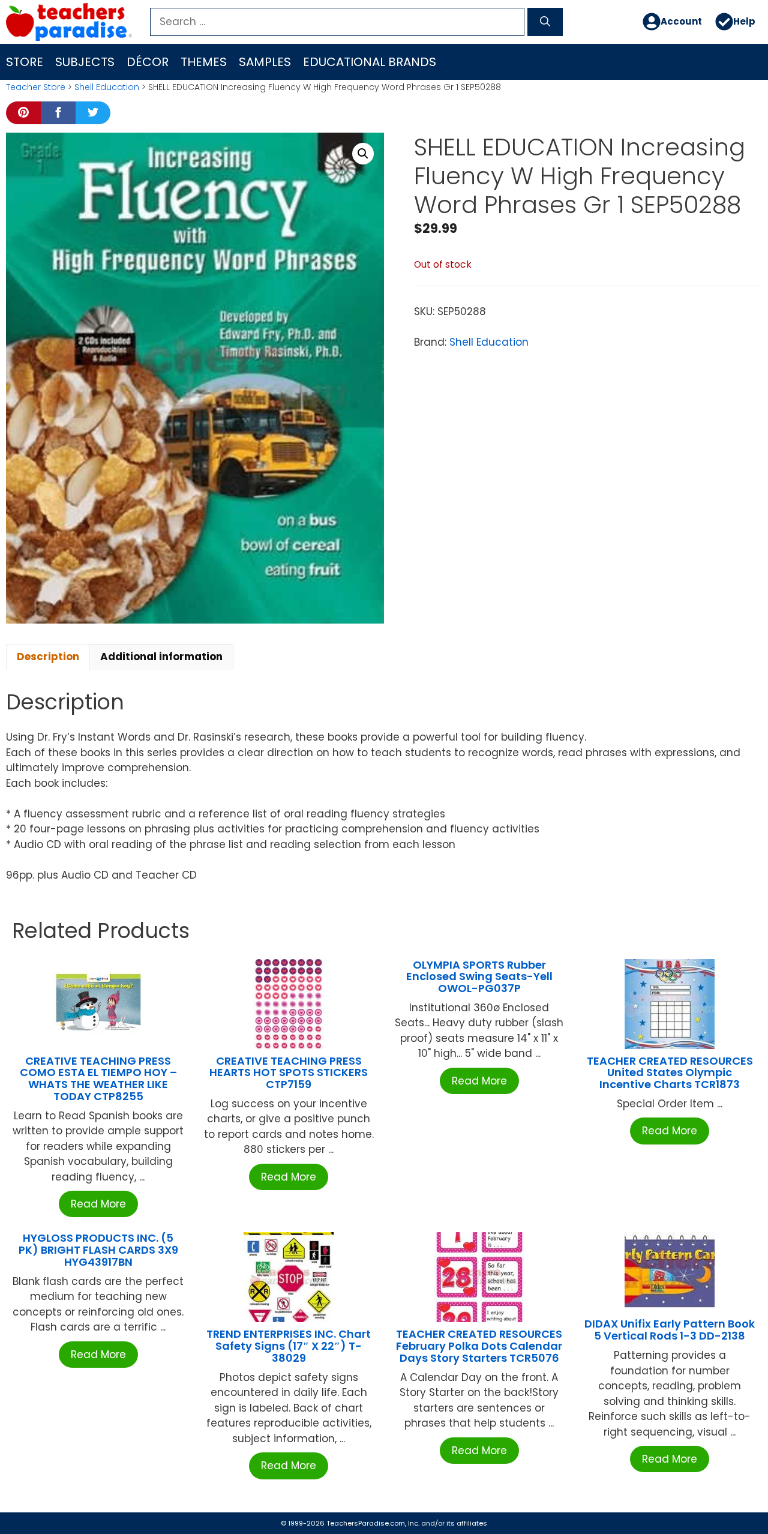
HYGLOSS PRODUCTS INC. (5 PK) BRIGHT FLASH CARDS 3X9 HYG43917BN (98, 1249)
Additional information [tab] (161, 656)
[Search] (545, 22)
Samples (265, 61)
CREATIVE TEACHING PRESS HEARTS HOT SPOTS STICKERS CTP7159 (288, 1072)
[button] (363, 153)
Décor (148, 61)
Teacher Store (35, 87)
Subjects (85, 61)
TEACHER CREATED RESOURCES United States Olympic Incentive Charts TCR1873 (670, 1072)
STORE (24, 61)
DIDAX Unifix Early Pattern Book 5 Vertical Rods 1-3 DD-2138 (669, 1329)
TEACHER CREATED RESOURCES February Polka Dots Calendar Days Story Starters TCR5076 (479, 1345)
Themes (204, 61)
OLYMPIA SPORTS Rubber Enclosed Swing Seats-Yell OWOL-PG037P (479, 976)
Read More (98, 1204)
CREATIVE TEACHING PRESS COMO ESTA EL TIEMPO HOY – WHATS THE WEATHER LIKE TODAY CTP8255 (98, 1078)
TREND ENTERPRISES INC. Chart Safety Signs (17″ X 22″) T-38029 (288, 1345)
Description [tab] (48, 656)
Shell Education (106, 87)
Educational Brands (369, 61)
